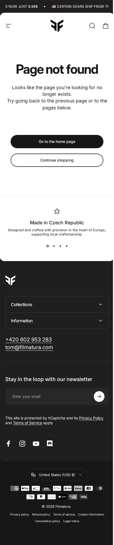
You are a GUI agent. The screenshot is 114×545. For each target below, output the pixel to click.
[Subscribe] (95, 396)
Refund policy (39, 514)
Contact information (89, 514)
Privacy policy (17, 514)
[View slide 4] (66, 246)
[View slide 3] (60, 246)
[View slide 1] (47, 246)
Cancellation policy (45, 521)
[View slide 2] (54, 246)
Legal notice (69, 521)
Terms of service (62, 514)
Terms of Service (27, 422)
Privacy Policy (91, 418)
